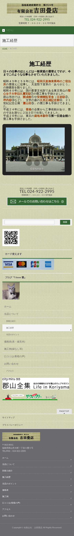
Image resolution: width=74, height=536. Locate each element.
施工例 (5, 496)
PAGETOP (64, 411)
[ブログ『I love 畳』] (11, 297)
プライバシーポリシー (12, 425)
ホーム (7, 306)
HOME (4, 48)
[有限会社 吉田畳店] (37, 9)
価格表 (5, 490)
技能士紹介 (11, 321)
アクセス (10, 371)
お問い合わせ (11, 363)
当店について (11, 314)
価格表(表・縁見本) (14, 341)
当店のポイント (12, 334)
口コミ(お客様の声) (14, 356)
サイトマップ (8, 417)
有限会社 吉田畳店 (33, 527)
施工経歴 (10, 328)
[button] (29, 163)
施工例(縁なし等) (13, 348)
